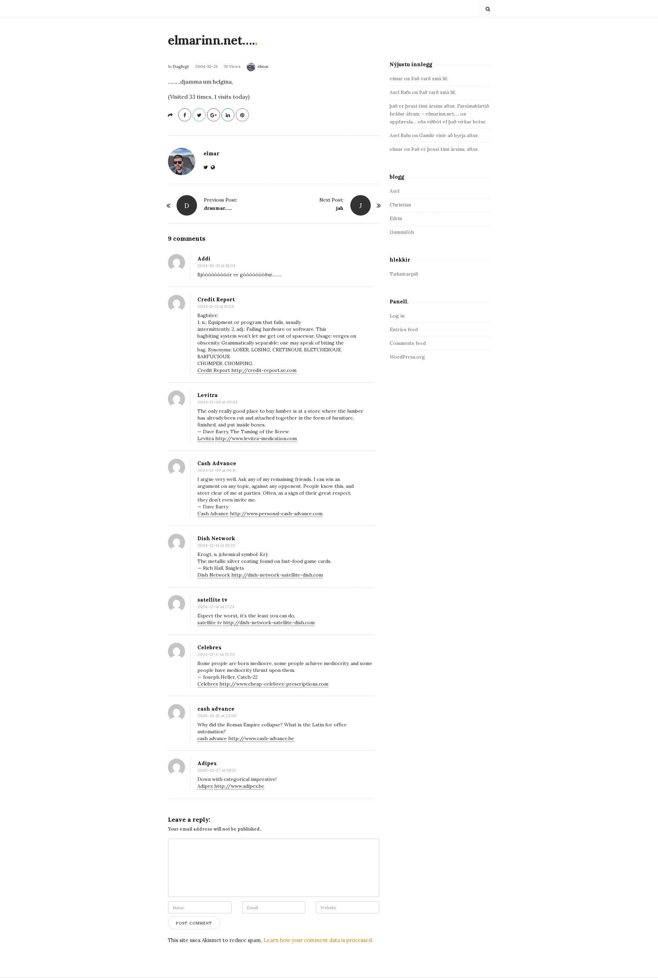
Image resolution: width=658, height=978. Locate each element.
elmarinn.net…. (211, 40)
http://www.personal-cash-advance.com (276, 513)
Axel (394, 191)
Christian (400, 205)
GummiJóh (402, 232)
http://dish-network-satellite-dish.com (277, 575)
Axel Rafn (400, 92)
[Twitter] (207, 167)
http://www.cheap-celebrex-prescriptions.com (273, 684)
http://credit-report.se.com (263, 370)
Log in (397, 316)
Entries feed (404, 329)
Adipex (207, 763)
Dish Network (216, 538)
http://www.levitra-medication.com (256, 438)
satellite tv (212, 599)
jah (339, 208)
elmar (263, 66)
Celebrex (209, 647)
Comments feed (408, 343)
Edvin (396, 218)
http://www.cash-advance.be (261, 738)
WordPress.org (407, 357)
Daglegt (181, 66)
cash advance (215, 708)
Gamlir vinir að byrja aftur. (449, 135)
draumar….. (218, 208)
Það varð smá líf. (429, 78)
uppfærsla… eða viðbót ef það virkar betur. (438, 122)
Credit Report (216, 299)
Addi (203, 258)
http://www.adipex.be (239, 786)
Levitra (207, 395)
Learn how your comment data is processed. (318, 940)
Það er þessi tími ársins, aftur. (445, 149)
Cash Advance (216, 463)
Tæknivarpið (404, 274)
